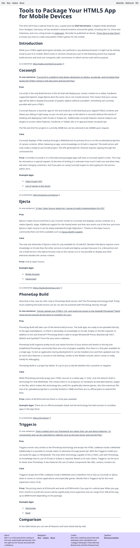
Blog (8, 3)
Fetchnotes (30, 508)
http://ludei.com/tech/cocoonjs (47, 63)
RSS (136, 3)
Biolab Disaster (32, 274)
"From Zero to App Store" (108, 33)
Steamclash (30, 278)
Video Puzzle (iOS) (33, 181)
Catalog (15, 3)
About (22, 3)
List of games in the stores (37, 186)
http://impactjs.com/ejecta (45, 195)
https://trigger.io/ (41, 418)
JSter (3, 3)
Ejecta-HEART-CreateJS (72, 231)
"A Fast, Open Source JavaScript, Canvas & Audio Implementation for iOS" (70, 208)
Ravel (27, 513)
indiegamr (59, 33)
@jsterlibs (120, 3)
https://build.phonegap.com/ (46, 287)
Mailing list (129, 3)
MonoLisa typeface (111, 538)
